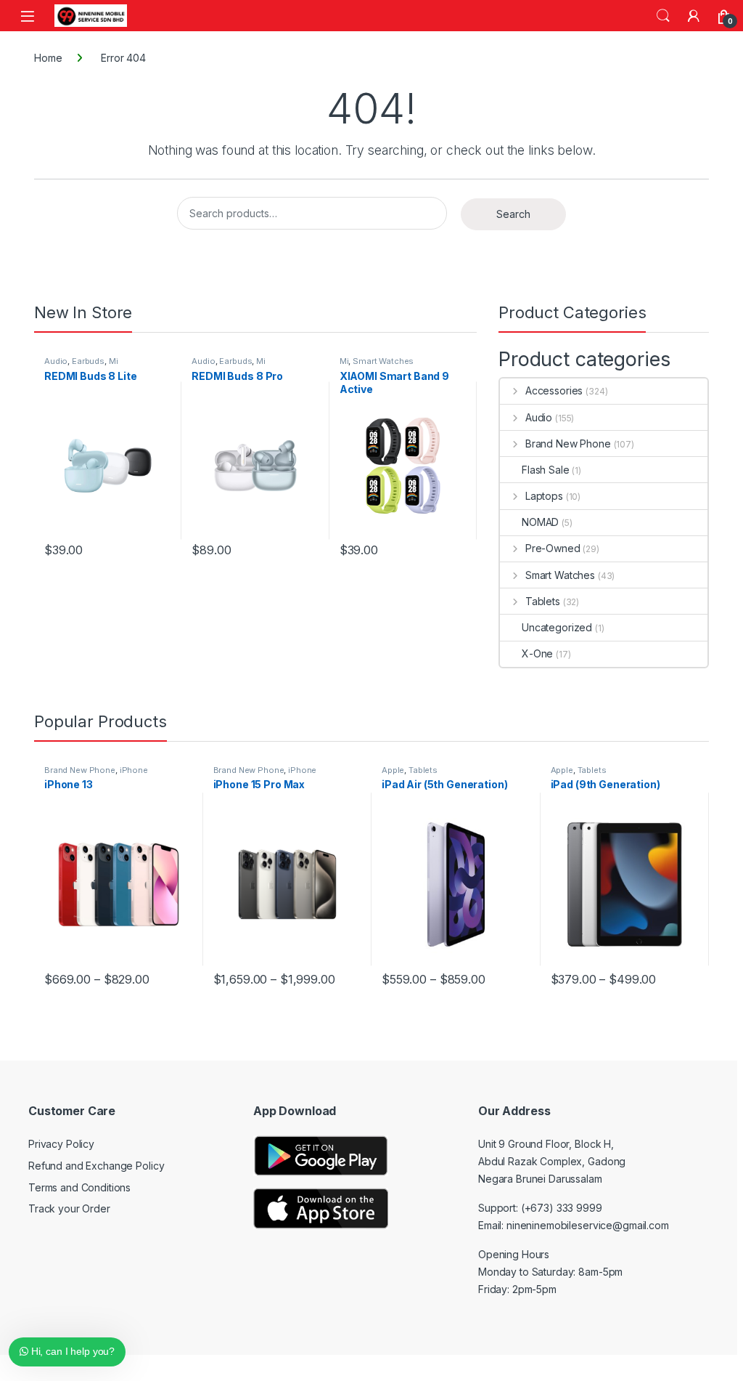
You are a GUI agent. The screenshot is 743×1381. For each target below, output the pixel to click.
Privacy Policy (61, 1144)
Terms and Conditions (79, 1187)
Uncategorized (557, 627)
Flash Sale (546, 469)
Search (663, 16)
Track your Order (69, 1208)
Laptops (544, 496)
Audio (55, 361)
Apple (393, 770)
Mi (113, 361)
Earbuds (88, 361)
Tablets (542, 601)
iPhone (134, 770)
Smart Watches (383, 361)
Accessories (554, 390)
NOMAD (540, 522)
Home (48, 58)
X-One (537, 653)
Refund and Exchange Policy (96, 1165)
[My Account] (694, 16)
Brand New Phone (568, 443)
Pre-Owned (552, 548)
